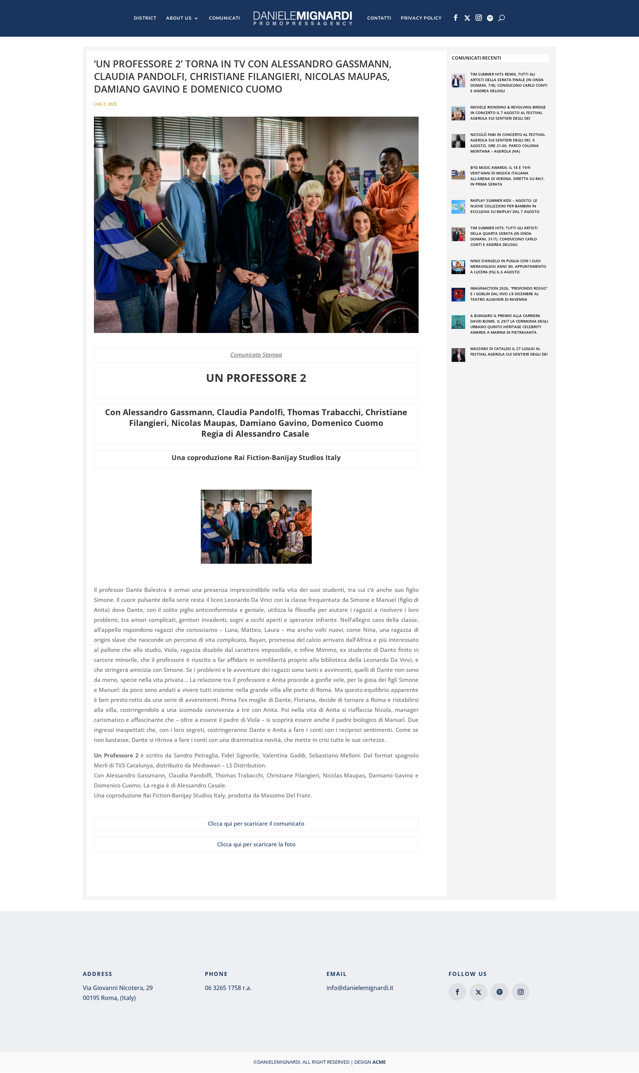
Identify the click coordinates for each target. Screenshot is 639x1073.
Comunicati (224, 18)
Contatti (379, 18)
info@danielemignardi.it (360, 988)
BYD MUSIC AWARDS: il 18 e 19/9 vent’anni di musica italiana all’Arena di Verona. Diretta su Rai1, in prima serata (507, 176)
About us (179, 18)
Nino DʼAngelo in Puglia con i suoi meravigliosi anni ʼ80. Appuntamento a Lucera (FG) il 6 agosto (508, 266)
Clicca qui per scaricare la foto (256, 844)
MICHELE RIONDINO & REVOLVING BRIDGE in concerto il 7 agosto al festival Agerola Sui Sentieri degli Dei (508, 112)
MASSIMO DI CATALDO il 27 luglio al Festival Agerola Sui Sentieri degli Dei (509, 351)
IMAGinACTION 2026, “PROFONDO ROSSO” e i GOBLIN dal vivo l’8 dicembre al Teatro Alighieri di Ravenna (509, 294)
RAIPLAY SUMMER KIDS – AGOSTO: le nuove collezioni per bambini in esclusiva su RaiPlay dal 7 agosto (505, 206)
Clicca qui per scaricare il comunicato (256, 823)
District (145, 18)
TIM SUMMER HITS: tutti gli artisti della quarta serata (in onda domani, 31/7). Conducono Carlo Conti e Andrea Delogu (504, 236)
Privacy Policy (421, 18)
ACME (379, 1062)
